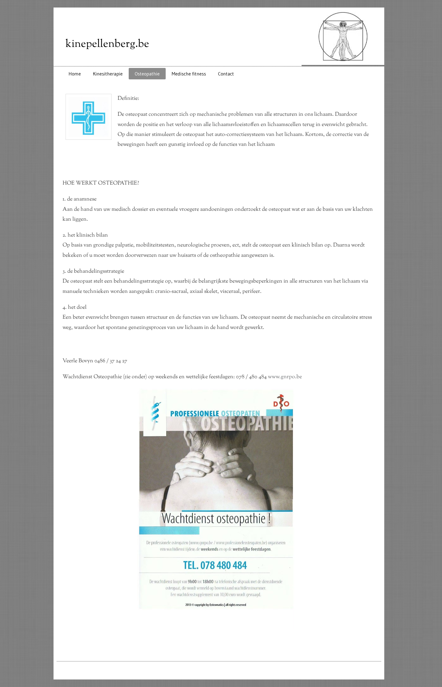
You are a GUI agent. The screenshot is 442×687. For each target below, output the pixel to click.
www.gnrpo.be (285, 377)
